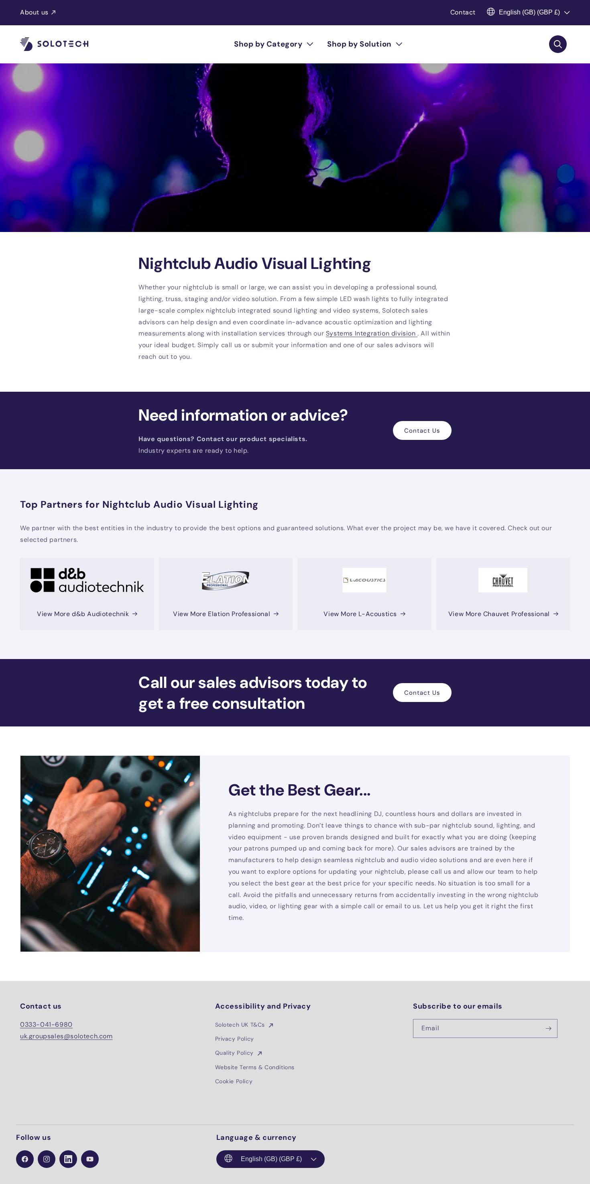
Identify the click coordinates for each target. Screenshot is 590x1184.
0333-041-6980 (46, 1024)
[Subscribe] (548, 1028)
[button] (273, 44)
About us (34, 12)
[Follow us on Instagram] (46, 1159)
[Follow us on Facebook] (25, 1159)
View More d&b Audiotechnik (83, 614)
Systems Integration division (371, 333)
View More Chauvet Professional (499, 614)
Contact (463, 12)
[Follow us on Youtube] (90, 1159)
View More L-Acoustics (360, 614)
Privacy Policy (234, 1038)
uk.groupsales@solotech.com (66, 1036)
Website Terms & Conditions (255, 1067)
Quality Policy (235, 1052)
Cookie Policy (234, 1081)
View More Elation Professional (221, 614)
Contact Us (422, 431)
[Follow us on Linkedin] (68, 1159)
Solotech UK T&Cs (241, 1024)
